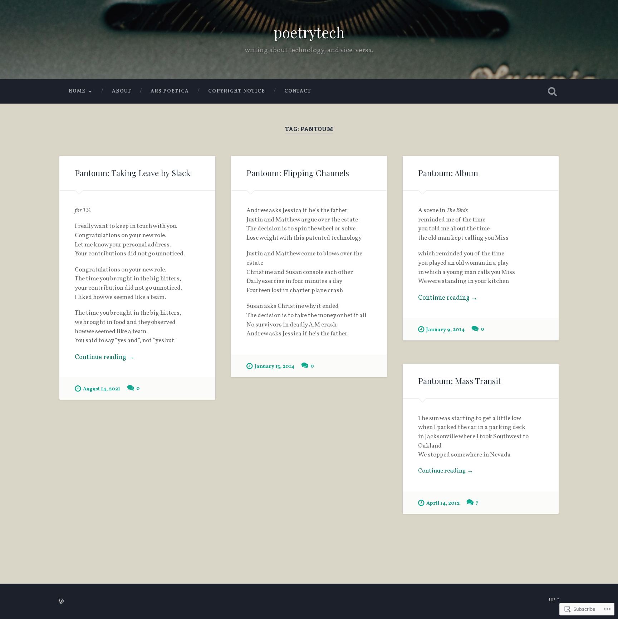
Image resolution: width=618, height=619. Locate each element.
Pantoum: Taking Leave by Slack (132, 173)
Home (76, 91)
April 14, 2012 (443, 503)
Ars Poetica (170, 91)
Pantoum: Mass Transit (459, 380)
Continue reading (104, 357)
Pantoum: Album (448, 173)
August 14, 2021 (101, 389)
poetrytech (309, 32)
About (121, 91)
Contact (297, 91)
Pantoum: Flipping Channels (297, 173)
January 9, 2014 (445, 329)
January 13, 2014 (274, 366)
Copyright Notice (236, 91)
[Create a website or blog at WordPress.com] (61, 602)
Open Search (552, 91)
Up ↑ (554, 600)
